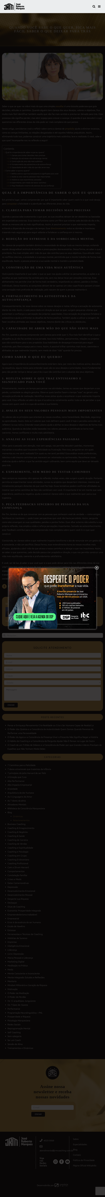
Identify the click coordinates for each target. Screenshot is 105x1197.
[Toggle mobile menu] (99, 6)
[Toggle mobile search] (94, 6)
